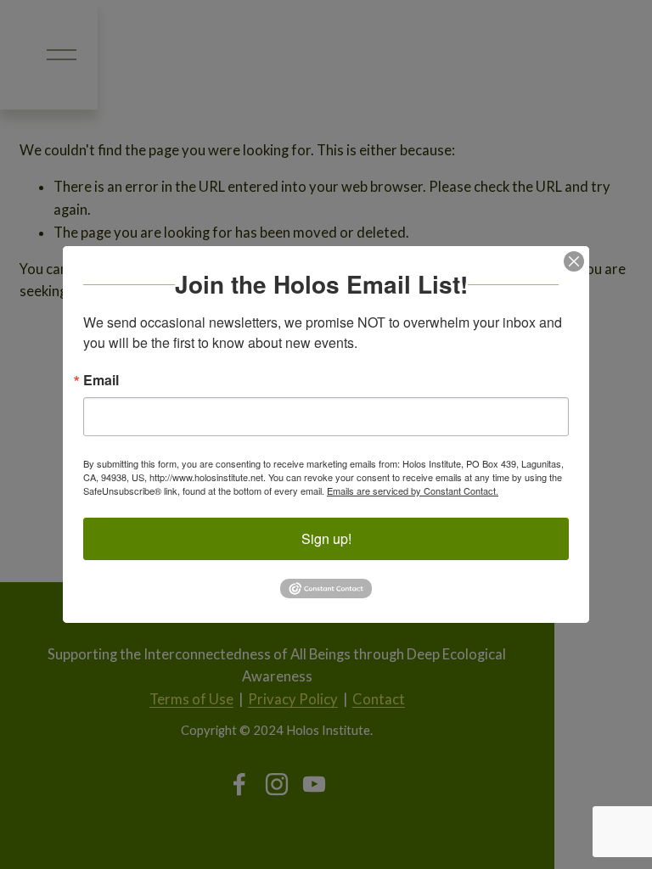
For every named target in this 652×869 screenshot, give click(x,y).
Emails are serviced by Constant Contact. (412, 490)
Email (101, 380)
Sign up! (326, 538)
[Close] (574, 261)
